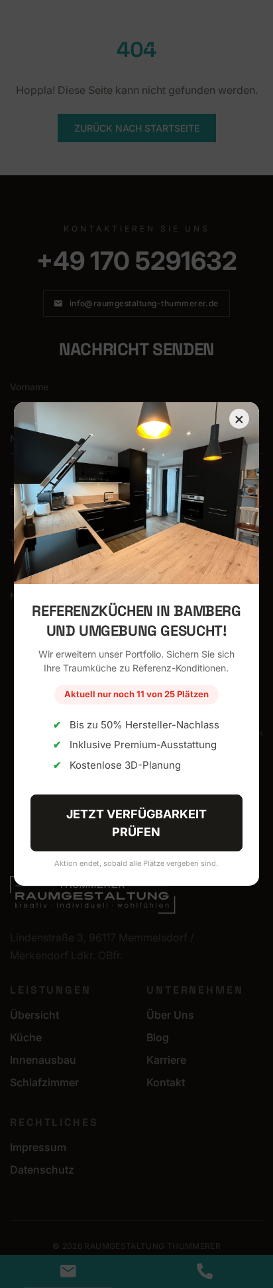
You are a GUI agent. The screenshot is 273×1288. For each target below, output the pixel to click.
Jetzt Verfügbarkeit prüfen (136, 823)
